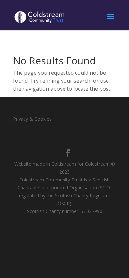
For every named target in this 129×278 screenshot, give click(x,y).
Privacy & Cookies (32, 119)
